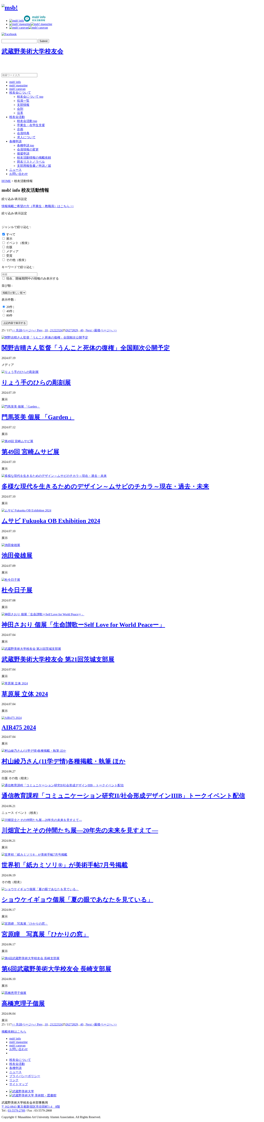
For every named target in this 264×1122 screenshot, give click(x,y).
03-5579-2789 (16, 1110)
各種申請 (15, 141)
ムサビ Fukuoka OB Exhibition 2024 (51, 520)
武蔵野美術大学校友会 (32, 51)
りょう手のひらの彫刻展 (36, 382)
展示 (9, 238)
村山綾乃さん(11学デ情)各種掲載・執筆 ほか (63, 761)
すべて (10, 234)
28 (73, 330)
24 (60, 330)
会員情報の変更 (28, 149)
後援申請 (23, 153)
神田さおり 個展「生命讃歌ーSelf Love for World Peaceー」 (83, 624)
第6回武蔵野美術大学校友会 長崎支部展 (56, 968)
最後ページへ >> (105, 330)
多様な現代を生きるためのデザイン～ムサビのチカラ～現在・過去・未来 (105, 486)
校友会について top (30, 96)
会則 (20, 108)
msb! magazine (18, 85)
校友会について (20, 92)
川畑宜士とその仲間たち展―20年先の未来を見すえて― (80, 830)
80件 (9, 315)
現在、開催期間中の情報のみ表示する (32, 278)
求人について (26, 137)
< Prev (38, 330)
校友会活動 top (27, 121)
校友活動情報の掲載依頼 (34, 157)
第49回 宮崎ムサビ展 (30, 451)
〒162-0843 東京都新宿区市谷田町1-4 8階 (31, 1106)
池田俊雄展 (17, 555)
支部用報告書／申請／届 (34, 165)
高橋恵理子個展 (23, 1003)
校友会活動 (17, 117)
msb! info (15, 82)
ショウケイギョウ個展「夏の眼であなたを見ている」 (77, 899)
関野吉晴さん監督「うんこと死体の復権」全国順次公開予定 (86, 347)
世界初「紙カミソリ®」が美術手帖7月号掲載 (65, 864)
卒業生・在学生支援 (31, 125)
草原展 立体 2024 (25, 693)
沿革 (20, 113)
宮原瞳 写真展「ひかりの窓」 (45, 934)
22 (54, 330)
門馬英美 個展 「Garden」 (38, 417)
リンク (14, 1080)
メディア (12, 251)
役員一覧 (23, 100)
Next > (90, 330)
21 (51, 330)
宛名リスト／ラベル (31, 161)
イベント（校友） (18, 243)
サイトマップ (18, 1084)
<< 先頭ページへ (23, 330)
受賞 (9, 255)
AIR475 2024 (19, 727)
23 (57, 330)
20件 (9, 307)
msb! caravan (17, 89)
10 (46, 330)
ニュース (15, 169)
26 (67, 330)
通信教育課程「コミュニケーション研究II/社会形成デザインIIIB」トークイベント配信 (123, 795)
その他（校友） (17, 260)
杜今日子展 (17, 590)
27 (70, 330)
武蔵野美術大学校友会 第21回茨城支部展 (58, 659)
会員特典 (23, 133)
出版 (9, 247)
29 (76, 330)
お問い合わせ (18, 173)
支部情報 (23, 104)
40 (81, 330)
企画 (20, 129)
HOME (6, 181)
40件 (9, 311)
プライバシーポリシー (24, 1076)
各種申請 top (25, 145)
